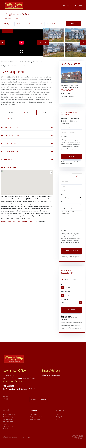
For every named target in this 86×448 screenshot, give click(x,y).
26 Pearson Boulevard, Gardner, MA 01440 (19, 389)
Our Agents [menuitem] (59, 417)
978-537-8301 (67, 90)
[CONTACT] (73, 23)
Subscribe (71, 156)
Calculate (72, 310)
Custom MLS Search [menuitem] (9, 414)
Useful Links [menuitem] (33, 414)
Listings (9, 221)
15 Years (73, 279)
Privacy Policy (72, 150)
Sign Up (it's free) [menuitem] (8, 426)
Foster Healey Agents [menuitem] (9, 429)
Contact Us (64, 98)
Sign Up (64, 5)
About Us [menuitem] (58, 414)
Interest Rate (65, 299)
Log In (70, 5)
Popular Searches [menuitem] (8, 421)
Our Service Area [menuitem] (8, 419)
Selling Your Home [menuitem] (35, 419)
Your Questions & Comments (69, 208)
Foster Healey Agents (38, 399)
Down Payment (65, 292)
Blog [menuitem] (57, 419)
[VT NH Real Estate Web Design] (77, 437)
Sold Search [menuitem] (6, 424)
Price (62, 284)
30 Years (66, 279)
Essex (18, 221)
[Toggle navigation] (80, 5)
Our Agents (70, 98)
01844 (31, 221)
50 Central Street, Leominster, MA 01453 (19, 378)
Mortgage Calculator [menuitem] (36, 417)
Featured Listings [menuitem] (8, 417)
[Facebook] (4, 399)
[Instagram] (7, 399)
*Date (62, 194)
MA (14, 221)
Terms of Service (71, 257)
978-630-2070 (8, 386)
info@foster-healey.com (51, 375)
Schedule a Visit (77, 175)
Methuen (24, 221)
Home (3, 221)
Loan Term (64, 277)
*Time (62, 201)
